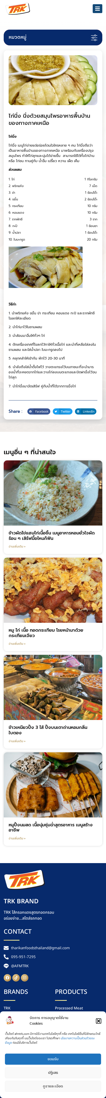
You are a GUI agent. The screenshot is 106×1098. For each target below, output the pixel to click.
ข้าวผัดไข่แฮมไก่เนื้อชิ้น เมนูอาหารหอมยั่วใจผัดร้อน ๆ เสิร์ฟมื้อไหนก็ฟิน (52, 536)
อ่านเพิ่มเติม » (17, 547)
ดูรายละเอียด (53, 1086)
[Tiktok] (16, 978)
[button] (98, 1021)
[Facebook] (7, 978)
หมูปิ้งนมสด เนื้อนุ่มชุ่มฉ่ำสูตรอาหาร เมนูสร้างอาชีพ (51, 827)
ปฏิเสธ (53, 1073)
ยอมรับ (53, 1059)
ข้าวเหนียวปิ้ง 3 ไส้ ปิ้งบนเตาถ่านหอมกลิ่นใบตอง (48, 730)
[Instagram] (24, 978)
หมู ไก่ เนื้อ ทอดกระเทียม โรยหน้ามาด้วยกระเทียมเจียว (46, 633)
